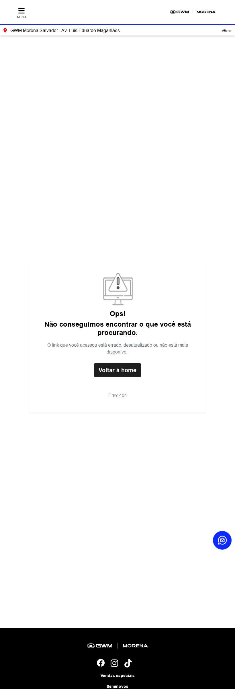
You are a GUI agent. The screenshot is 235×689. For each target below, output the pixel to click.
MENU (21, 17)
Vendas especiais (118, 675)
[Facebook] (104, 663)
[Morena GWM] (193, 11)
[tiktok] (131, 663)
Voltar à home (117, 370)
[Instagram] (117, 663)
